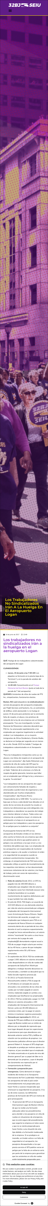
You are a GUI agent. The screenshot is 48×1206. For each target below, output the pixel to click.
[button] (10, 10)
